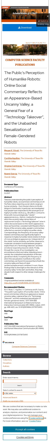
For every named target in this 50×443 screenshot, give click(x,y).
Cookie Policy (35, 421)
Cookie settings (36, 418)
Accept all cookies (25, 429)
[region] (25, 422)
